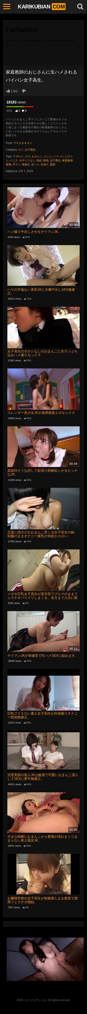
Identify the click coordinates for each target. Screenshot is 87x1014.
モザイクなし (27, 160)
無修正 (26, 164)
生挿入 (45, 164)
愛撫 (8, 164)
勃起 (39, 160)
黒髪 (52, 164)
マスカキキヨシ (22, 143)
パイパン (58, 156)
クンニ (48, 156)
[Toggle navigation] (6, 6)
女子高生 (30, 149)
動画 (46, 160)
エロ (27, 156)
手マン (16, 164)
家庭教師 (67, 160)
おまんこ (37, 156)
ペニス (14, 160)
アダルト (18, 156)
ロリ (21, 149)
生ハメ (35, 164)
